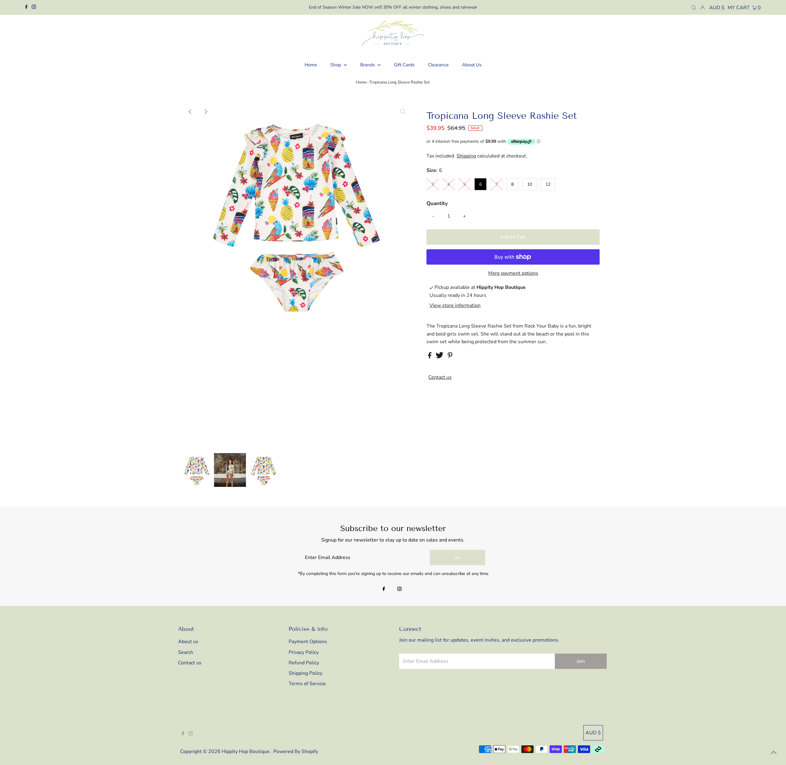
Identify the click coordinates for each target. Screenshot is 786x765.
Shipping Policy (305, 673)
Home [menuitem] (311, 65)
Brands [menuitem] (368, 65)
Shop (336, 65)
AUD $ (717, 7)
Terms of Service (307, 683)
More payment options (513, 273)
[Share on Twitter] (440, 356)
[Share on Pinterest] (450, 356)
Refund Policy (304, 662)
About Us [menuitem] (471, 65)
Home (361, 82)
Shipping (466, 156)
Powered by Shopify (295, 751)
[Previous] (190, 111)
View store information (455, 305)
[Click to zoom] (403, 111)
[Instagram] (33, 7)
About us (188, 641)
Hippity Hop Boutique (246, 751)
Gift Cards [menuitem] (404, 65)
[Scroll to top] (774, 753)
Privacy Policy (304, 652)
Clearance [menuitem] (438, 65)
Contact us (440, 377)
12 (548, 184)
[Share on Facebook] (430, 356)
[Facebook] (26, 7)
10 (529, 184)
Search (185, 652)
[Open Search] (694, 7)
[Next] (205, 111)
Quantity (437, 203)
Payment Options (308, 641)
